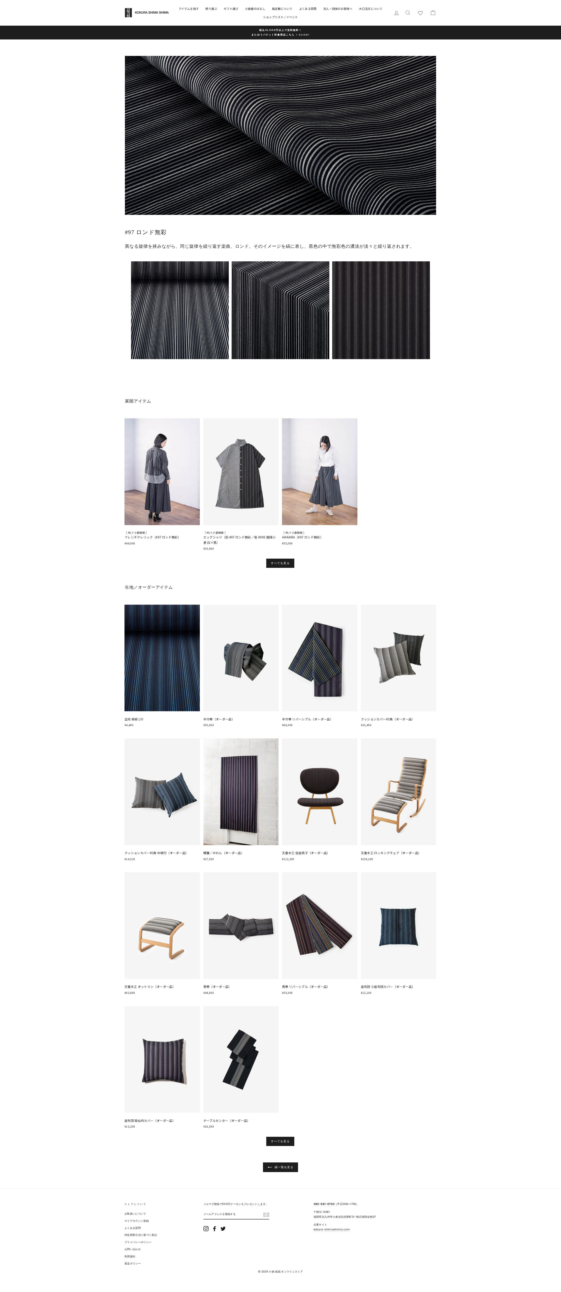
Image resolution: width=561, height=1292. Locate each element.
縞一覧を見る (283, 1167)
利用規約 (129, 1256)
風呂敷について (282, 9)
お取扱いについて (135, 1213)
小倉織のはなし (255, 9)
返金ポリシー (132, 1263)
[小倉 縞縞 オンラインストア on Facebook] (214, 1228)
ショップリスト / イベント (280, 17)
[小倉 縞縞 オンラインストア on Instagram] (206, 1228)
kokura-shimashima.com (332, 1229)
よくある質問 (308, 9)
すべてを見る (280, 563)
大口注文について (370, 9)
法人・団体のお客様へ (338, 9)
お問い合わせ (132, 1249)
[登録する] (266, 1214)
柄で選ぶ (211, 9)
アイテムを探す (189, 9)
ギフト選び (231, 9)
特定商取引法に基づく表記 (140, 1235)
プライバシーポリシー (138, 1242)
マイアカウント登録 (136, 1221)
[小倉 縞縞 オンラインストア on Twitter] (223, 1228)
